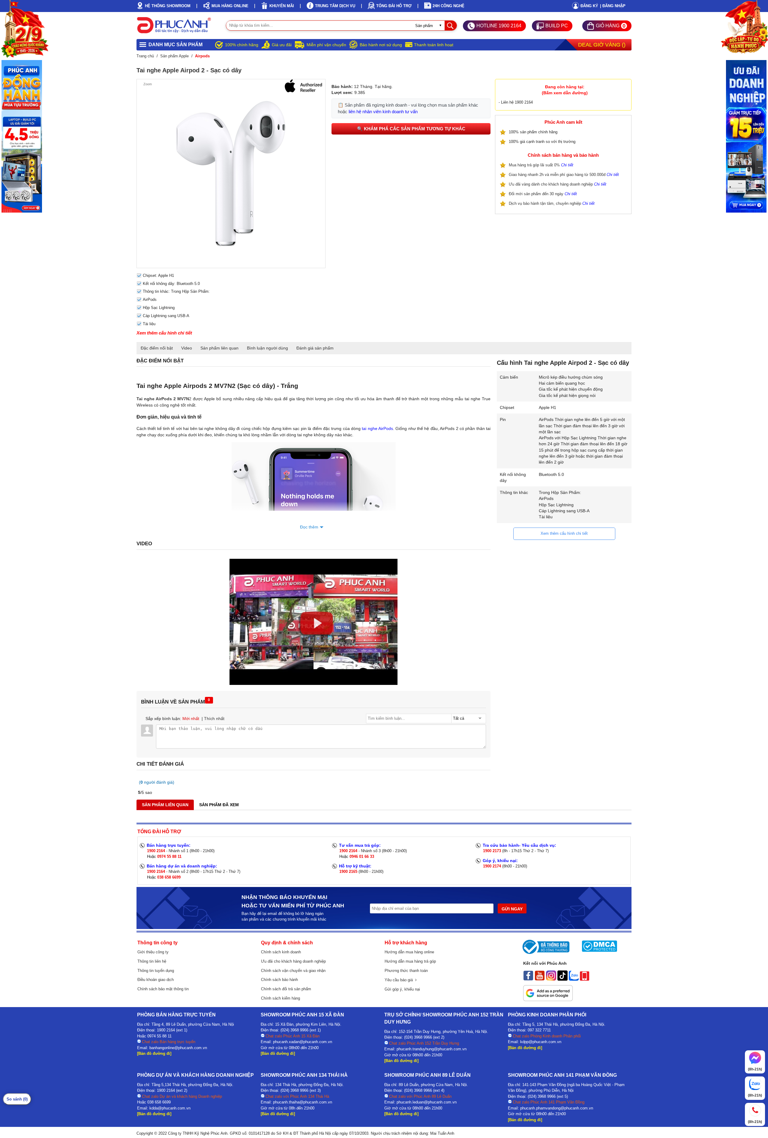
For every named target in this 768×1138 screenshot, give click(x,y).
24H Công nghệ (448, 6)
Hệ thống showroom (167, 6)
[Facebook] (528, 979)
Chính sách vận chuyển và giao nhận (293, 970)
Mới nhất (190, 718)
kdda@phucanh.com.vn (169, 1108)
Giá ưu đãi (282, 44)
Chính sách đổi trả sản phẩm (286, 989)
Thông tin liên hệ (151, 961)
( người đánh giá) (156, 782)
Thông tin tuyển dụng (155, 970)
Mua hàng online (230, 6)
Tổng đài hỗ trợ (394, 6)
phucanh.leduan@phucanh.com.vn (427, 1102)
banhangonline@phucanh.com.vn (178, 1048)
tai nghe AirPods (377, 428)
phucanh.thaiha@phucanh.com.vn (302, 1102)
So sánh (17, 1099)
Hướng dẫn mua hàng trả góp (410, 961)
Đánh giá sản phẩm (315, 348)
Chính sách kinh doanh (281, 952)
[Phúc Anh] (314, 683)
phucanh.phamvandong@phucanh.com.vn (556, 1108)
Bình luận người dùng (267, 348)
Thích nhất (214, 718)
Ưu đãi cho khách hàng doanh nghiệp (293, 961)
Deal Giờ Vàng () (602, 45)
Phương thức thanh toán (406, 970)
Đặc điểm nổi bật (157, 348)
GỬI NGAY (512, 908)
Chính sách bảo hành (279, 979)
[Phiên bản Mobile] (584, 979)
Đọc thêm (309, 527)
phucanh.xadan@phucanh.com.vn (302, 1042)
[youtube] (540, 979)
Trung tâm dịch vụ (335, 6)
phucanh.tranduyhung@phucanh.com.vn (431, 1049)
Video (186, 348)
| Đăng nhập (613, 6)
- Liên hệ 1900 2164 (516, 102)
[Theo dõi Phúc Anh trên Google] (548, 999)
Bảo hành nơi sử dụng (381, 44)
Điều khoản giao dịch (155, 979)
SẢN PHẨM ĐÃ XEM (219, 804)
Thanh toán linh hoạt (433, 44)
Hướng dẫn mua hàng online (409, 952)
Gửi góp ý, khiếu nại (402, 989)
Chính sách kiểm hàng (280, 998)
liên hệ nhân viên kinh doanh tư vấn (383, 111)
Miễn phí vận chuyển (326, 44)
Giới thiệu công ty (153, 952)
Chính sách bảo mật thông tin (163, 989)
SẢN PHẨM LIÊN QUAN (165, 804)
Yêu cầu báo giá (400, 980)
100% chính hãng (241, 44)
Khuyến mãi (281, 6)
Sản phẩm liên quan (219, 348)
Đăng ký (589, 6)
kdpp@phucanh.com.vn (540, 1042)
